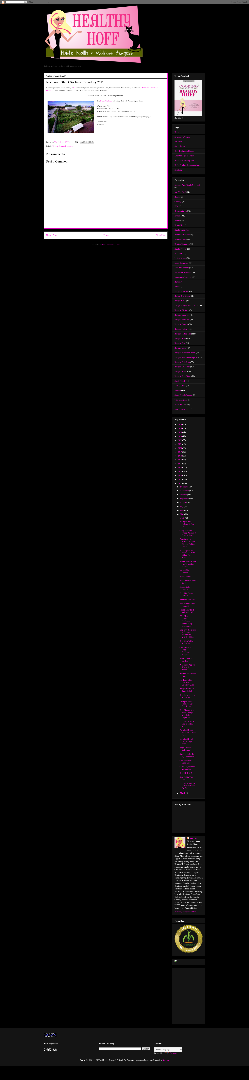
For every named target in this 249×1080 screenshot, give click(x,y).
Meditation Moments (183, 272)
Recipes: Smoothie (182, 366)
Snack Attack (180, 381)
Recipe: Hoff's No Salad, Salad (187, 689)
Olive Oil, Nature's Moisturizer (187, 767)
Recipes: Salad (180, 347)
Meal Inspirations (182, 267)
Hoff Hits (178, 253)
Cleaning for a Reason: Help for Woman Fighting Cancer (187, 543)
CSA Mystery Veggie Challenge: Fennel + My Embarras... (186, 621)
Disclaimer (179, 169)
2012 (180, 479)
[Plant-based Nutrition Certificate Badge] (176, 961)
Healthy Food (180, 239)
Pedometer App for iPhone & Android (187, 667)
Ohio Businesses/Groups (184, 151)
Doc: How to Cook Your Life (187, 696)
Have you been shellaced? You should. (187, 524)
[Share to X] (87, 142)
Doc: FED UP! (186, 773)
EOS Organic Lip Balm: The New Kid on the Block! (187, 554)
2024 (180, 432)
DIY (176, 206)
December (184, 486)
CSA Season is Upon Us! (186, 761)
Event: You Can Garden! (186, 659)
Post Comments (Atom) (111, 244)
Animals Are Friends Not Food (187, 185)
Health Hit (179, 225)
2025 (180, 428)
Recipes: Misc (180, 338)
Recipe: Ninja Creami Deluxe (186, 305)
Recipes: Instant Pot (183, 333)
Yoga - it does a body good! (186, 748)
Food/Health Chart (187, 599)
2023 (180, 436)
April (182, 518)
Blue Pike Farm (106, 100)
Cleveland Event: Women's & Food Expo (188, 732)
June (182, 510)
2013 (180, 475)
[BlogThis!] (84, 142)
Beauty (177, 196)
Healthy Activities (182, 229)
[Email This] (81, 142)
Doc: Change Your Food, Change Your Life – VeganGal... (187, 714)
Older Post (160, 235)
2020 (180, 448)
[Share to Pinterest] (92, 142)
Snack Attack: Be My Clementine (187, 755)
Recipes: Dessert (181, 324)
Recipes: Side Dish (182, 362)
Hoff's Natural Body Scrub (188, 581)
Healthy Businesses (182, 234)
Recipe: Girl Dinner (183, 295)
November (184, 490)
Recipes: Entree (181, 329)
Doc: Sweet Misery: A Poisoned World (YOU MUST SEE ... (188, 633)
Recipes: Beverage (182, 314)
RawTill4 (178, 281)
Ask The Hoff (180, 192)
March (183, 793)
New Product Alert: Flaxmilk (188, 604)
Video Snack (180, 404)
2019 (180, 451)
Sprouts (178, 390)
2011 (180, 483)
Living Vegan (180, 258)
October (183, 494)
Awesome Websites (182, 136)
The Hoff (194, 838)
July (182, 506)
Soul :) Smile (180, 385)
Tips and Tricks (181, 399)
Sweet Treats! (180, 146)
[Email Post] (76, 142)
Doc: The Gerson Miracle (187, 594)
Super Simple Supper (183, 395)
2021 (180, 444)
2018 (180, 455)
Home (106, 235)
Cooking (178, 201)
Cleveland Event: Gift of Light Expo (187, 741)
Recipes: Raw (180, 343)
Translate (173, 1053)
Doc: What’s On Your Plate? (186, 642)
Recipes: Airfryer (182, 310)
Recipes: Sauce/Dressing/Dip (186, 357)
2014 (180, 471)
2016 (180, 463)
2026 (180, 424)
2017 (180, 459)
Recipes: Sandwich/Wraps (185, 352)
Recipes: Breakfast (182, 319)
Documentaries (181, 211)
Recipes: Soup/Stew (183, 376)
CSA (75, 87)
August (183, 502)
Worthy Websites (181, 409)
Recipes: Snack (181, 371)
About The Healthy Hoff (184, 160)
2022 (180, 440)
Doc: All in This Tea (186, 778)
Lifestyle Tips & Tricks (184, 155)
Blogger (166, 1060)
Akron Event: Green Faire (188, 674)
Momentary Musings (183, 277)
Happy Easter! (185, 576)
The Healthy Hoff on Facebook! (187, 611)
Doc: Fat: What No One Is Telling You (187, 724)
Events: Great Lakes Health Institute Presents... (188, 564)
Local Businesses (181, 263)
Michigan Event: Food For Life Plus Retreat (186, 704)
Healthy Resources (66, 146)
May (182, 514)
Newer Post (51, 235)
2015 (180, 467)
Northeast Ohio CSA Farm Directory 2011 (187, 682)
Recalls (177, 286)
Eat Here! (178, 141)
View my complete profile (185, 911)
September (184, 498)
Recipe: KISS (180, 300)
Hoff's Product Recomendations (187, 165)
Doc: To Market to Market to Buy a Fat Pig (187, 786)
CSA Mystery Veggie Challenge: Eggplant (185, 651)
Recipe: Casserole (182, 291)
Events (55, 146)
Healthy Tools (180, 248)
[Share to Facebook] (89, 142)
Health (177, 220)
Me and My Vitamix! (184, 571)
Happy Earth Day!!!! (185, 588)
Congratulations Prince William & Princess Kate (188, 533)
